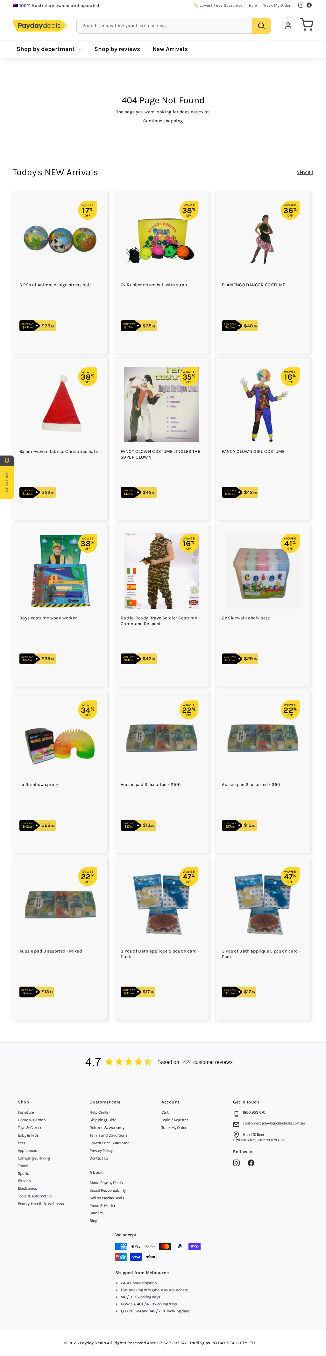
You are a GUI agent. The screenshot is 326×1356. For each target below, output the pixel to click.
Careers (96, 1212)
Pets (21, 1142)
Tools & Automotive (35, 1196)
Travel (23, 1165)
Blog (93, 1220)
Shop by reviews (117, 49)
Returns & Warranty (106, 1127)
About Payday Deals (106, 1182)
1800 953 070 (254, 1112)
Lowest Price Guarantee (109, 1142)
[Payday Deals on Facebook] (253, 1164)
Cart (164, 1112)
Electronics (27, 1188)
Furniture (26, 1112)
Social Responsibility (107, 1190)
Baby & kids (28, 1135)
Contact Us (98, 1158)
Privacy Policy (100, 1150)
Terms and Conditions (108, 1135)
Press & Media (102, 1205)
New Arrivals (170, 49)
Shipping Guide (102, 1119)
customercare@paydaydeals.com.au (274, 1123)
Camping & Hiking (34, 1158)
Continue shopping (163, 121)
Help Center (99, 1112)
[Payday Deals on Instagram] (238, 1164)
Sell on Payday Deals (106, 1197)
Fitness (24, 1180)
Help (253, 5)
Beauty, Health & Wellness (41, 1203)
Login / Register (174, 1119)
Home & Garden (32, 1119)
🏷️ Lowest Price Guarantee (218, 5)
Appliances (27, 1150)
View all (305, 172)
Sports (23, 1173)
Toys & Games (30, 1127)
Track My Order (276, 5)
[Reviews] (163, 1063)
